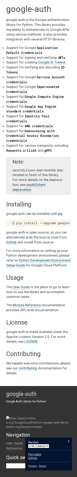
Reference (14, 448)
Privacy (32, 466)
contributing (27, 368)
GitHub (11, 242)
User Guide (14, 443)
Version (33, 442)
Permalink (34, 454)
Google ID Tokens (52, 62)
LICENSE (31, 341)
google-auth (21, 394)
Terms (42, 466)
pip (60, 214)
